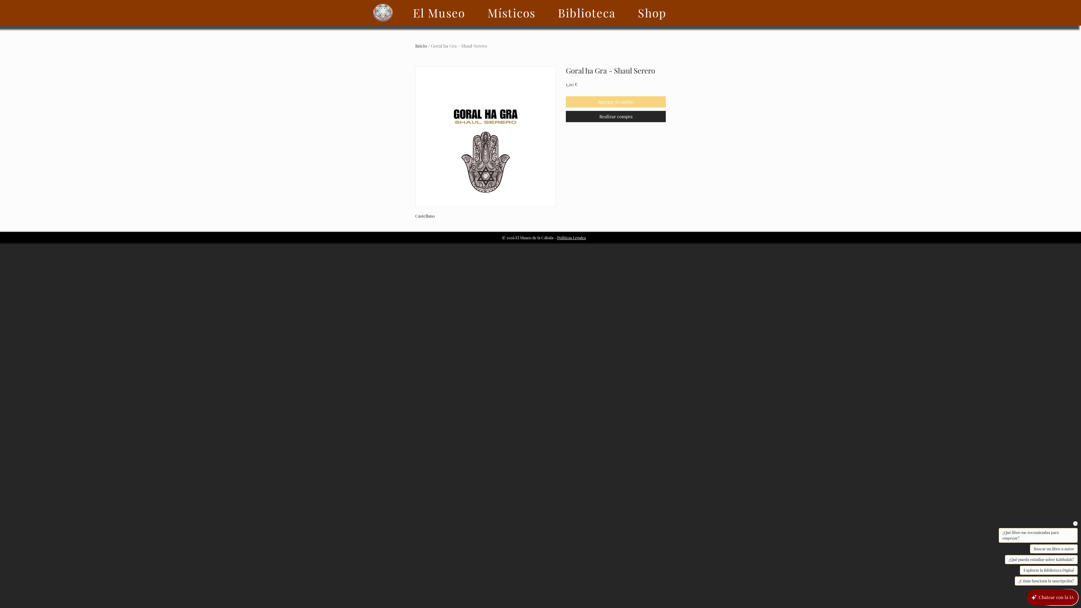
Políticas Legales (571, 237)
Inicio (421, 46)
